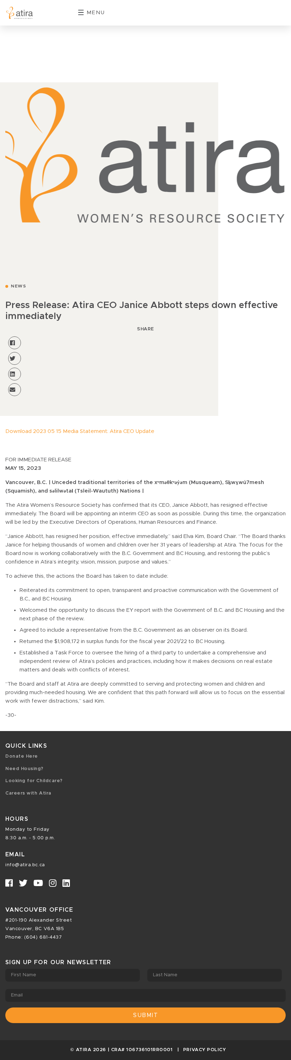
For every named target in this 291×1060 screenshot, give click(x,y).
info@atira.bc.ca (25, 865)
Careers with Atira (28, 793)
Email (17, 995)
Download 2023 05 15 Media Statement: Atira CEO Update (79, 431)
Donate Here (21, 756)
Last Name (165, 975)
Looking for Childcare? (34, 781)
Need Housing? (24, 769)
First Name (23, 975)
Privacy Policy (204, 1050)
